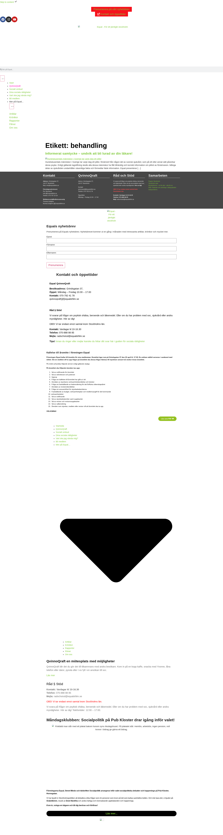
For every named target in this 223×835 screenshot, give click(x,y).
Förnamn (50, 245)
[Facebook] (3, 19)
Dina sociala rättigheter (66, 435)
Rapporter (14, 120)
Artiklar (12, 114)
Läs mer (50, 675)
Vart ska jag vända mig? (67, 438)
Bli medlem (61, 441)
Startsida (60, 426)
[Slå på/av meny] (2, 78)
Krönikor (13, 117)
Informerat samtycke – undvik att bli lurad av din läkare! (88, 153)
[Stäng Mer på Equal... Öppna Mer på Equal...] (11, 106)
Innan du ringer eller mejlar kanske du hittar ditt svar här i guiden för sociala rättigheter (100, 341)
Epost (49, 237)
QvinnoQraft (61, 429)
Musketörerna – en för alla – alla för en (160, 185)
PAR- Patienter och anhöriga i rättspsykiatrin (162, 187)
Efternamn (51, 253)
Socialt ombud (62, 432)
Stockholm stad (153, 183)
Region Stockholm (154, 181)
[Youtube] (14, 19)
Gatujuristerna (152, 189)
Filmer (12, 124)
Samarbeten (157, 175)
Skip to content (7, 2)
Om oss (13, 127)
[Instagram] (9, 19)
